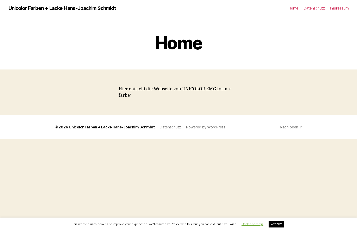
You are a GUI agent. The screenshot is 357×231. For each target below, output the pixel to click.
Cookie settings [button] (252, 224)
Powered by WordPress (205, 127)
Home (294, 8)
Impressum (339, 8)
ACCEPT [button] (276, 224)
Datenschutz (314, 8)
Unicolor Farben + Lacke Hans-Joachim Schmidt (62, 8)
